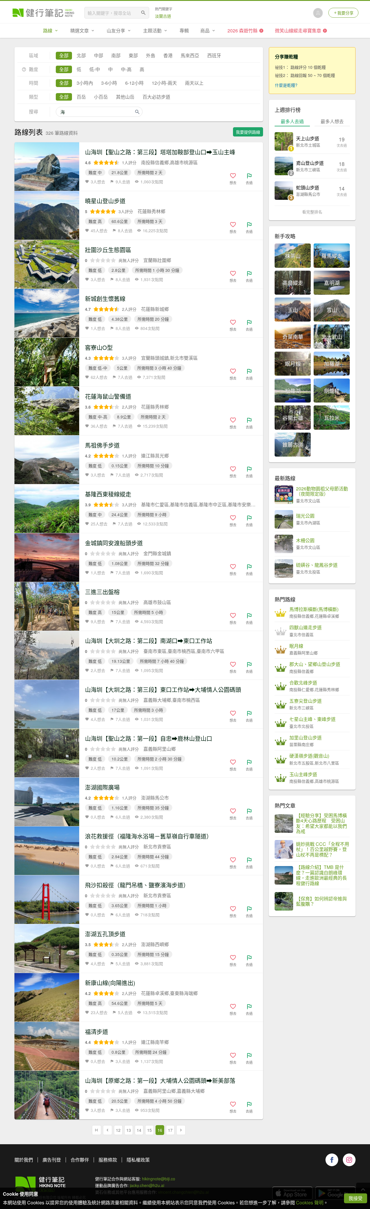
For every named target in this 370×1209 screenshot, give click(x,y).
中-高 (126, 69)
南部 (116, 55)
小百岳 (101, 96)
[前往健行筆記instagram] (349, 1159)
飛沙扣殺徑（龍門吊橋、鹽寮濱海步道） (137, 885)
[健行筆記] (43, 13)
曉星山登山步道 (105, 201)
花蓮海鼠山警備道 (108, 396)
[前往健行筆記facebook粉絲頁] (331, 1159)
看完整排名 (312, 212)
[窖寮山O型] (46, 362)
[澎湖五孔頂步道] (46, 948)
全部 (64, 55)
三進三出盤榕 (102, 592)
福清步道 (96, 1031)
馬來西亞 (190, 55)
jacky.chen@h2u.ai (147, 1185)
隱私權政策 (138, 1159)
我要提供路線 (248, 132)
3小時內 (85, 83)
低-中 (94, 69)
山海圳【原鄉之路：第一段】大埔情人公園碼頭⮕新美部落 (160, 1080)
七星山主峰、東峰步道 (312, 719)
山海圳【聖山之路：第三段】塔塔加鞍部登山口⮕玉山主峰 (160, 152)
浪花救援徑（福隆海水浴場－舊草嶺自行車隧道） (148, 836)
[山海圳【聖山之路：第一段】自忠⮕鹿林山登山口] (46, 753)
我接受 (355, 1198)
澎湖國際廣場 (102, 787)
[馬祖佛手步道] (46, 459)
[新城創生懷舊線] (46, 313)
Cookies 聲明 (309, 1202)
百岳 (81, 96)
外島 (150, 55)
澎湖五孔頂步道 (105, 934)
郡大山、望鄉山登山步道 (314, 664)
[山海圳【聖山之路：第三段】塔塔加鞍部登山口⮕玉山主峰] (46, 166)
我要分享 (345, 13)
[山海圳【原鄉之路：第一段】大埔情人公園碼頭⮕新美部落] (46, 1095)
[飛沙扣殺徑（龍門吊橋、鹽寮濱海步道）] (46, 899)
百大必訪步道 (156, 96)
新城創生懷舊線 (105, 298)
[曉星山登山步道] (46, 215)
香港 (168, 55)
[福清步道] (46, 1046)
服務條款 (108, 1159)
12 (118, 1130)
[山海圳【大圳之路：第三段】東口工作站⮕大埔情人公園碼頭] (46, 704)
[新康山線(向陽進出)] (46, 997)
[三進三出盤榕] (46, 606)
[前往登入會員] (318, 12)
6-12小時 (134, 83)
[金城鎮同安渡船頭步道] (46, 557)
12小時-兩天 (164, 83)
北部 (81, 55)
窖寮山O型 (99, 347)
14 (139, 1130)
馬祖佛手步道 (102, 445)
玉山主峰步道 (303, 774)
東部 (133, 55)
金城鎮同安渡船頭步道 (114, 543)
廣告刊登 (51, 1159)
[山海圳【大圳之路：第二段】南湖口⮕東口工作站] (46, 655)
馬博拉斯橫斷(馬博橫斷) (313, 609)
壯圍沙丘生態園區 (108, 250)
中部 (98, 55)
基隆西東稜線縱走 (108, 494)
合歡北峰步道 (303, 682)
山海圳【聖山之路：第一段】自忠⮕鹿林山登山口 (148, 738)
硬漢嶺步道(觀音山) (309, 755)
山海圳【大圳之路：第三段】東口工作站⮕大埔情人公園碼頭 (163, 689)
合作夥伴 (80, 1159)
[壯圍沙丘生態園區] (46, 264)
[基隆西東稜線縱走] (46, 508)
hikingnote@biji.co (158, 1179)
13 (128, 1130)
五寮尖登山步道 (305, 701)
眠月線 (296, 646)
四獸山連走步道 (305, 627)
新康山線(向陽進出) (110, 983)
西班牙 (214, 55)
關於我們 (23, 1159)
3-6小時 (109, 83)
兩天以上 (194, 83)
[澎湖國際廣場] (46, 802)
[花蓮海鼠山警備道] (46, 411)
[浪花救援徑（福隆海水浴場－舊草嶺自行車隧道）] (46, 850)
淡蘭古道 (163, 16)
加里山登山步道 (305, 737)
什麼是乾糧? (286, 85)
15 (149, 1130)
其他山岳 (125, 96)
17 (170, 1130)
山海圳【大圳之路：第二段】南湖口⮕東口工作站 (148, 640)
